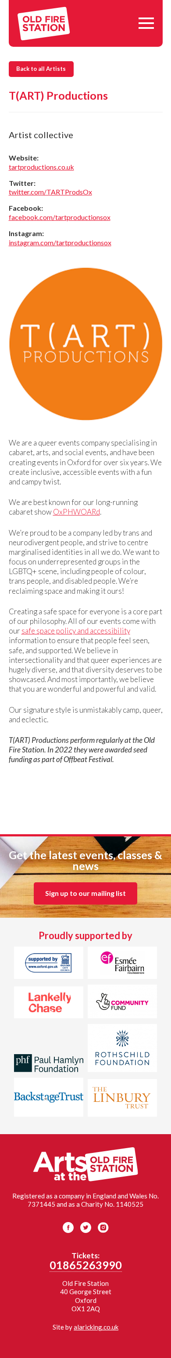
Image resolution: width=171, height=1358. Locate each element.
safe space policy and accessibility (75, 630)
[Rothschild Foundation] (122, 1049)
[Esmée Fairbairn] (122, 964)
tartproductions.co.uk (41, 167)
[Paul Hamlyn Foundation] (48, 1064)
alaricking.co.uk (96, 1327)
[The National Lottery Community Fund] (122, 1003)
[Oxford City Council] (48, 964)
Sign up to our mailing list (85, 893)
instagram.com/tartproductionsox (60, 242)
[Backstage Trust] (48, 1098)
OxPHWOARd (76, 511)
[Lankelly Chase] (48, 1003)
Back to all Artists (41, 68)
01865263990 (86, 1264)
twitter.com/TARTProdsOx (50, 192)
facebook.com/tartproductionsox (59, 217)
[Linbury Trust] (122, 1099)
